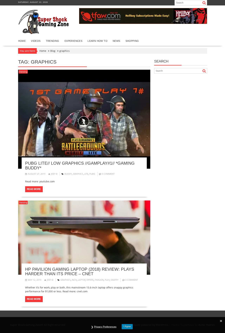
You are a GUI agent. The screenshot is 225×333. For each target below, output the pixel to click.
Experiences (73, 40)
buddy (68, 173)
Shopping (132, 40)
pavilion (99, 279)
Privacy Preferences (105, 326)
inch (74, 279)
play (107, 279)
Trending (52, 40)
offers (90, 279)
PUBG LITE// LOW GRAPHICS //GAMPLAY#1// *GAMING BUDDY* (80, 165)
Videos (35, 40)
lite (86, 173)
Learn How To (97, 40)
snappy (114, 279)
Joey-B (54, 173)
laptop (81, 279)
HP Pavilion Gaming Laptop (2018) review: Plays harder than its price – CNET (79, 271)
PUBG (92, 173)
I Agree (127, 326)
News (116, 40)
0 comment (108, 173)
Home (22, 40)
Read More (34, 189)
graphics (78, 173)
